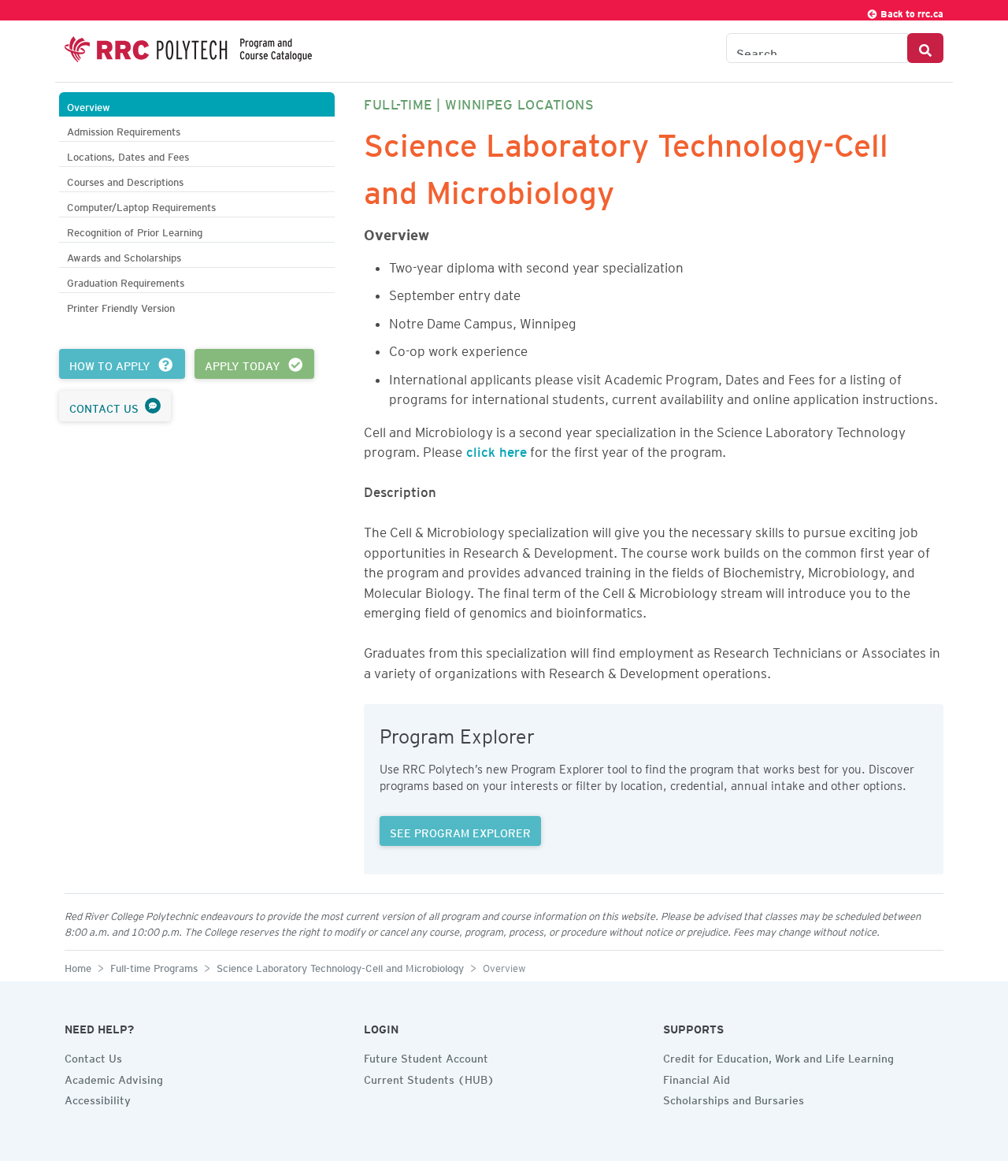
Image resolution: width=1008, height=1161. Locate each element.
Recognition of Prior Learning (134, 230)
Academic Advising (114, 1077)
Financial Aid (696, 1077)
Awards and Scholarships (124, 255)
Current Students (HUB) (429, 1077)
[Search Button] (925, 48)
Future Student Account (426, 1056)
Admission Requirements (123, 129)
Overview (88, 105)
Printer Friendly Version (121, 306)
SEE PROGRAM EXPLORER (460, 831)
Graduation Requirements (125, 280)
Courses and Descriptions (125, 180)
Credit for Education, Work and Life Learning (778, 1056)
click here (494, 449)
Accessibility (98, 1098)
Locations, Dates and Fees (128, 154)
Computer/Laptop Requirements (141, 205)
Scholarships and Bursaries (733, 1098)
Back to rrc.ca (910, 11)
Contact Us (93, 1056)
